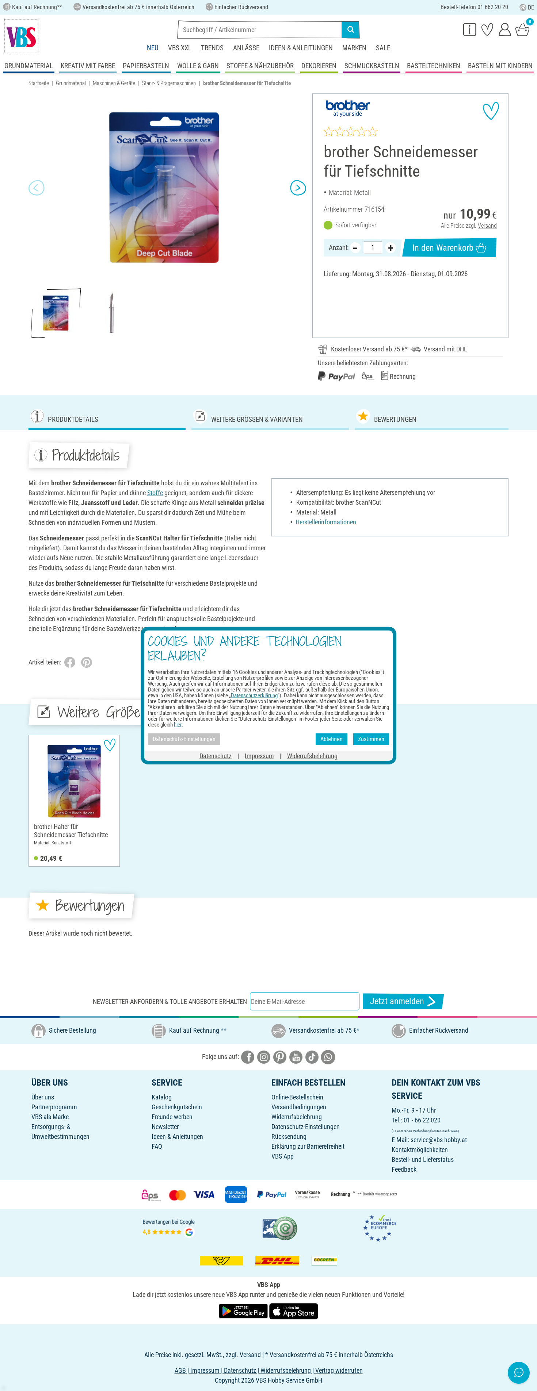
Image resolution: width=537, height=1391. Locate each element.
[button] (36, 188)
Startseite (38, 83)
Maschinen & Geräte (114, 83)
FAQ (157, 1146)
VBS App (282, 1156)
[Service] (470, 29)
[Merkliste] (487, 29)
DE (531, 7)
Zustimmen (371, 739)
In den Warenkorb (442, 248)
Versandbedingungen (298, 1107)
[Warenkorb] (522, 29)
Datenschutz (215, 755)
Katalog (162, 1097)
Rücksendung (288, 1136)
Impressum (259, 755)
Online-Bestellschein (297, 1097)
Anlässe (246, 48)
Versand (487, 225)
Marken (354, 48)
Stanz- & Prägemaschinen (169, 83)
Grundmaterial (71, 83)
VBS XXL (179, 48)
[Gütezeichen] (280, 1228)
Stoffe (155, 493)
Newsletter (165, 1126)
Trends (212, 48)
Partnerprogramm (54, 1107)
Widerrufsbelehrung (296, 1117)
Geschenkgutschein (177, 1107)
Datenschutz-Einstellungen (305, 1126)
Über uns (42, 1097)
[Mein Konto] (505, 29)
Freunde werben (172, 1117)
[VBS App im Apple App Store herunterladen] (293, 1311)
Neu (153, 48)
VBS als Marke (50, 1117)
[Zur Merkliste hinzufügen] (491, 111)
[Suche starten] (351, 29)
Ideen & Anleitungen (301, 48)
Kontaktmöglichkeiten (420, 1149)
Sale (383, 48)
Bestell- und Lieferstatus (423, 1159)
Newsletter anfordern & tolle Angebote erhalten (170, 1001)
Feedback (404, 1169)
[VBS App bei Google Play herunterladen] (244, 1311)
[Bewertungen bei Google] (169, 1228)
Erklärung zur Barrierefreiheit (307, 1146)
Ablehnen (331, 739)
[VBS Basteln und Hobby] (21, 36)
